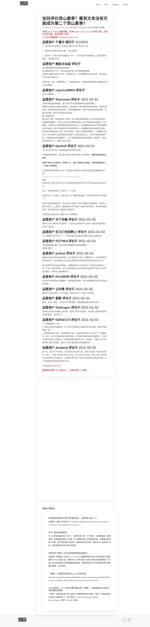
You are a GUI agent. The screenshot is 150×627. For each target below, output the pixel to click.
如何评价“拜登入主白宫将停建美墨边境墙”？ (68, 553)
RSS (106, 4)
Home (98, 4)
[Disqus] (75, 415)
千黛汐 (46, 27)
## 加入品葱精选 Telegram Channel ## (60, 37)
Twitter (125, 4)
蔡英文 (75, 27)
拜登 (82, 27)
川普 (79, 27)
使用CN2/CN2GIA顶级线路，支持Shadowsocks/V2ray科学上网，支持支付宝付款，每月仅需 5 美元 (74, 32)
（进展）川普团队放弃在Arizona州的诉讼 (67, 573)
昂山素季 (88, 27)
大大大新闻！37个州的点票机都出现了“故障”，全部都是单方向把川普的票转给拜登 (78, 589)
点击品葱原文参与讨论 (51, 366)
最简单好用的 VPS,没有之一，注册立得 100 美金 (64, 370)
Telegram (115, 4)
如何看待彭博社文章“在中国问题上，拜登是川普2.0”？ (73, 518)
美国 (71, 27)
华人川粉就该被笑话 (57, 532)
